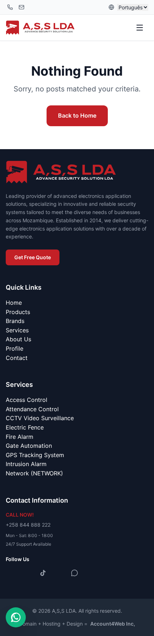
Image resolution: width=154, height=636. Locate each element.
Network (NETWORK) (34, 473)
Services (17, 330)
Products (18, 311)
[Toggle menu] (140, 27)
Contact (17, 357)
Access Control (26, 399)
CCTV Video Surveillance (40, 418)
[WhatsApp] (74, 573)
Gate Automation (29, 445)
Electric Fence (25, 427)
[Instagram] (27, 573)
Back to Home (77, 115)
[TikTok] (43, 573)
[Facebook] (11, 573)
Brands (15, 320)
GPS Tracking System (35, 455)
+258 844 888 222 (28, 525)
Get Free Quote (32, 257)
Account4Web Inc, (112, 624)
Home (14, 302)
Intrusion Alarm (26, 463)
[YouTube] (58, 573)
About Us (18, 339)
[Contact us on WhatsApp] (16, 617)
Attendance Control (32, 409)
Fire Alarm (19, 436)
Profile (14, 348)
